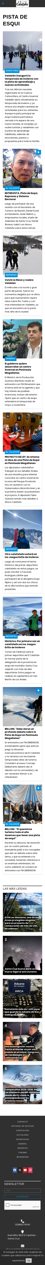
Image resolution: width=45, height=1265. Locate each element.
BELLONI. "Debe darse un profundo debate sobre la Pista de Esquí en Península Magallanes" (21, 733)
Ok (28, 1260)
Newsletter (14, 1184)
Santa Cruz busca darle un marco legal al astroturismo (21, 970)
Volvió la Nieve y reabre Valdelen (19, 281)
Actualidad (22, 1135)
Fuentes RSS (22, 1130)
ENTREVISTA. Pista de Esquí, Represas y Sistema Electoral (21, 196)
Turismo (22, 1153)
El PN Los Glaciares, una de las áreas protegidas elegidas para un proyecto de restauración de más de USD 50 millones (22, 923)
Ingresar (23, 1157)
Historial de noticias (22, 1126)
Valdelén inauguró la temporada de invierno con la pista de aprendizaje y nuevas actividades (21, 80)
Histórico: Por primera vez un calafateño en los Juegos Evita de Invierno (22, 644)
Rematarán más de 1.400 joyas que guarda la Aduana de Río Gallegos (22, 1012)
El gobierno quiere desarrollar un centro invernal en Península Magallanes (18, 368)
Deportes (11, 275)
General (10, 359)
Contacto (22, 1122)
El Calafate (12, 188)
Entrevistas (22, 1139)
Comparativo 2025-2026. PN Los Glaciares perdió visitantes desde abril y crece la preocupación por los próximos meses (22, 1095)
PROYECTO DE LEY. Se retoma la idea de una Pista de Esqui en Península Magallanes (22, 460)
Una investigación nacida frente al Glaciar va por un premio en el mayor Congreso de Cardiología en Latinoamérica (22, 1052)
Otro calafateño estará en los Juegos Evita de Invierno (22, 555)
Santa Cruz (12, 71)
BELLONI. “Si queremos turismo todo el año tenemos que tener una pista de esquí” (22, 833)
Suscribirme (22, 1197)
